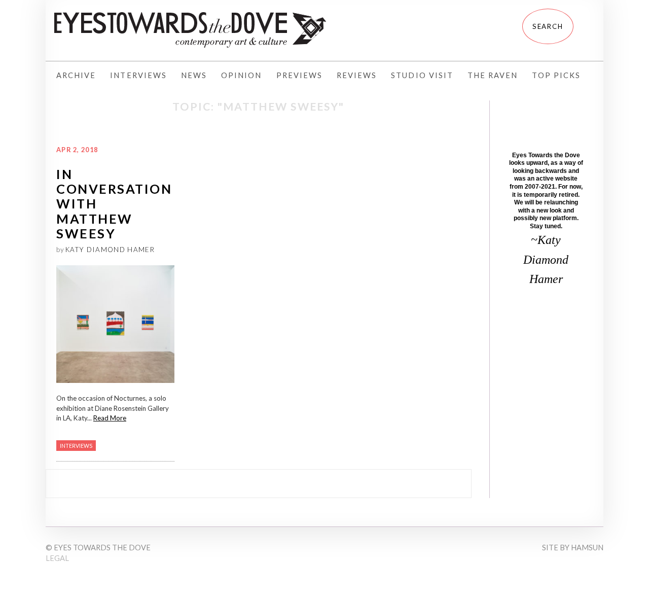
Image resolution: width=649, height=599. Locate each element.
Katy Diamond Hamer (110, 249)
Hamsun (587, 547)
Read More (109, 418)
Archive (76, 75)
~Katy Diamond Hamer (545, 259)
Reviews (357, 75)
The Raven (492, 75)
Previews (299, 75)
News (194, 75)
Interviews (138, 75)
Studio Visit (422, 75)
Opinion (241, 75)
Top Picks (556, 75)
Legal (57, 558)
